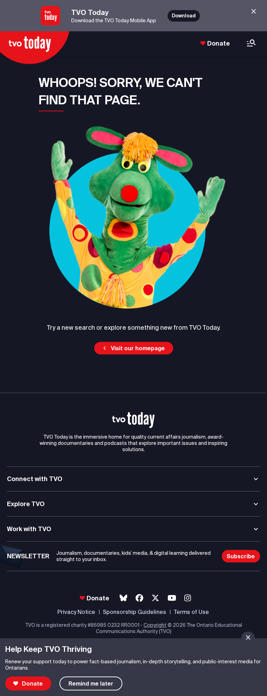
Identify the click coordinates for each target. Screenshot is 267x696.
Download (184, 15)
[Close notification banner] (248, 638)
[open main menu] (251, 44)
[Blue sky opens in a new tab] (123, 598)
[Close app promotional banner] (254, 12)
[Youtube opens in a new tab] (171, 598)
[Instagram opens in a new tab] (187, 598)
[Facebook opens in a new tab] (139, 598)
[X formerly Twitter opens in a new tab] (155, 598)
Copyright (155, 625)
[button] (133, 348)
